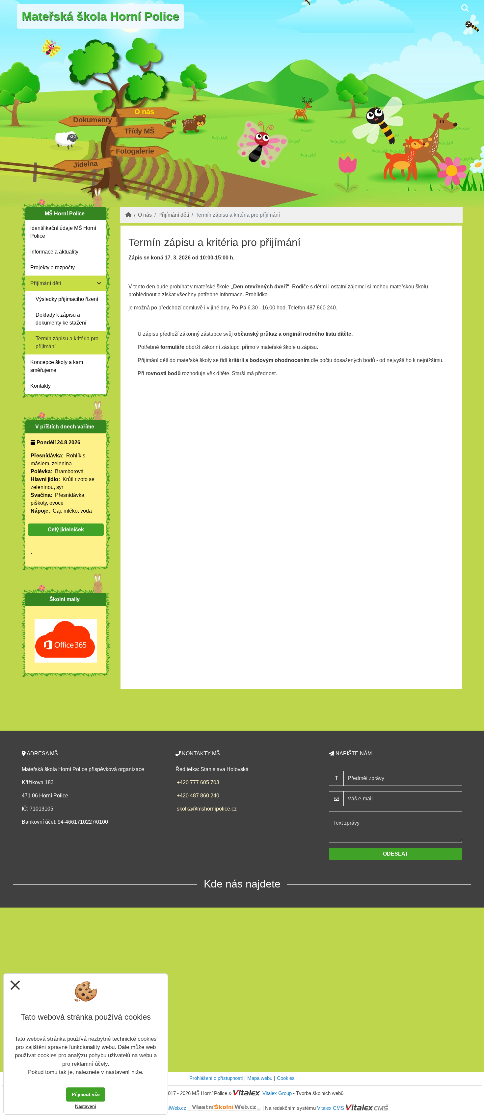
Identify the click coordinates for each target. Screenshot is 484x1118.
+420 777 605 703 (198, 782)
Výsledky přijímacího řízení (67, 299)
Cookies (286, 1078)
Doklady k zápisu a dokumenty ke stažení (61, 319)
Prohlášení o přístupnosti (216, 1078)
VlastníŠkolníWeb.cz (164, 1108)
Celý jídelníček (66, 529)
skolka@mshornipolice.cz (207, 809)
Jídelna (85, 164)
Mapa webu (259, 1078)
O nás (144, 112)
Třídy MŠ (139, 131)
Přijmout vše (86, 1094)
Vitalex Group (277, 1093)
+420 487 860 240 (198, 795)
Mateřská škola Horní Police (100, 16)
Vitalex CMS (330, 1108)
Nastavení (85, 1106)
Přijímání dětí (173, 215)
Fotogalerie (135, 151)
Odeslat (395, 854)
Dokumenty (92, 120)
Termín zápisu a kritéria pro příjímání (67, 342)
